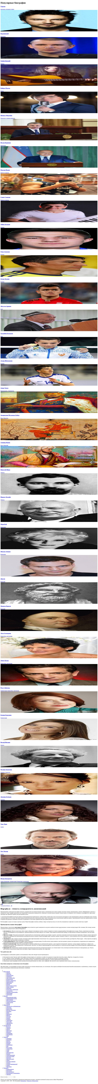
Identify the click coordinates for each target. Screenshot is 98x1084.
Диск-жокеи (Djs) (10, 978)
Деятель (2, 472)
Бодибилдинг (9, 1044)
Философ (6, 445)
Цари (7, 1035)
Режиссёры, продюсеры (12, 989)
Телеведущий (13, 881)
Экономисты (9, 1023)
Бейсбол (8, 1041)
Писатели (8, 988)
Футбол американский (11, 1064)
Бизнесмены (9, 1008)
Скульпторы (9, 990)
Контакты (23, 1080)
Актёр (2, 827)
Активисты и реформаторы (13, 1006)
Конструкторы (10, 1071)
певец (12, 9)
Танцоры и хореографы (12, 992)
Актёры (8, 972)
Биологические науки (11, 997)
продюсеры (9, 636)
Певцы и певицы (5, 172)
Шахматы (9, 1066)
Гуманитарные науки (11, 998)
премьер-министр (10, 118)
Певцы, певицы (10, 987)
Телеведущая (4, 690)
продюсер (3, 9)
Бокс (2, 336)
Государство (7, 1025)
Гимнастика (9, 1048)
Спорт (5, 1037)
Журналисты (9, 979)
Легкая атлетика (10, 1055)
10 (8, 905)
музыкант (8, 9)
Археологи (8, 1007)
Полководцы (9, 1033)
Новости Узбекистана (32, 1080)
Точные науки (9, 1002)
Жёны (7, 1012)
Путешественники (11, 1001)
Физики (8, 1003)
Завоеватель (11, 390)
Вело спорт (9, 1047)
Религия (8, 1017)
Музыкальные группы (11, 985)
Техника (5, 1068)
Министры (9, 1030)
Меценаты (9, 1014)
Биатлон (8, 1042)
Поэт (2, 418)
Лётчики (8, 1074)
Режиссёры (3, 636)
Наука (5, 996)
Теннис (8, 1060)
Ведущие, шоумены (11, 1010)
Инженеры (9, 1070)
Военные (8, 1026)
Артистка (7, 772)
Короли (8, 1029)
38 (11, 905)
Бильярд (8, 1043)
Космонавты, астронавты (13, 1073)
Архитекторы (9, 975)
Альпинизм (8, 1038)
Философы (9, 1021)
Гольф (7, 1050)
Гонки (7, 1051)
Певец (2, 91)
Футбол (2, 227)
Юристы (8, 1024)
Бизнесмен (3, 527)
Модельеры (9, 983)
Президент (3, 118)
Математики (9, 999)
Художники (9, 994)
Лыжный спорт (10, 1056)
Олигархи (8, 1016)
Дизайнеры (9, 976)
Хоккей (8, 1065)
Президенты (9, 1034)
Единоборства (9, 1052)
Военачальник (4, 390)
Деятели (8, 1028)
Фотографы (9, 993)
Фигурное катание (10, 1061)
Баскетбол (9, 1039)
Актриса (3, 772)
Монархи (8, 1032)
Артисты (8, 974)
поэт (2, 309)
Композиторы (9, 981)
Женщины (8, 1011)
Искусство (6, 971)
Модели (8, 1015)
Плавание (8, 1057)
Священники (9, 1020)
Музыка (8, 984)
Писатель (6, 418)
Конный (8, 1053)
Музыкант (3, 36)
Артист (2, 745)
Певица (2, 63)
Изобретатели (10, 1069)
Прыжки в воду (10, 1059)
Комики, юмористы (11, 980)
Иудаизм (8, 1019)
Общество (6, 1005)
